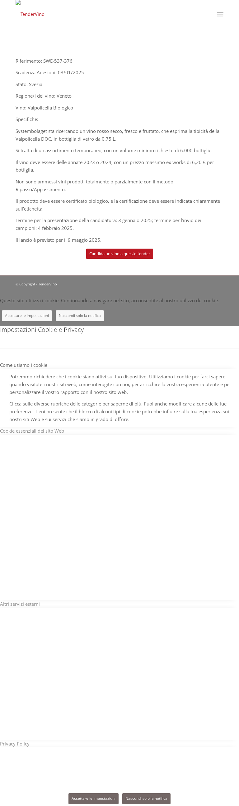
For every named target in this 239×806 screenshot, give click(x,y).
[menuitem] (206, 14)
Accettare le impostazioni (27, 315)
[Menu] (220, 14)
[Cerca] (206, 14)
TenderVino (47, 284)
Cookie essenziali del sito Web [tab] (32, 431)
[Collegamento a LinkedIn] (209, 283)
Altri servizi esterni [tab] (20, 604)
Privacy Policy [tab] (15, 743)
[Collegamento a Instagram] (218, 283)
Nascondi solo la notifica (80, 315)
